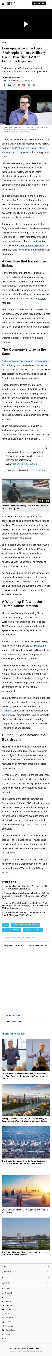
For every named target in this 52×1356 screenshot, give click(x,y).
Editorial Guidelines (38, 945)
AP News (37, 646)
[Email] (29, 85)
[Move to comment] (33, 85)
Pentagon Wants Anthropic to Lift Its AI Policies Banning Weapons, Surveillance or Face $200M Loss (25, 896)
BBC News (41, 365)
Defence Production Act (31, 245)
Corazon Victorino (12, 77)
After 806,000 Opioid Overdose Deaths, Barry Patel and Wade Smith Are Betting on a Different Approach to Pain (25, 1076)
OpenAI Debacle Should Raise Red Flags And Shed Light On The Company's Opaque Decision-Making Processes (25, 905)
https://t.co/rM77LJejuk (24, 463)
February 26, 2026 (37, 470)
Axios (43, 298)
